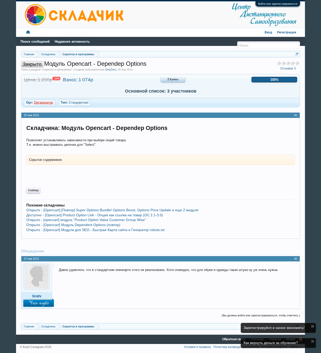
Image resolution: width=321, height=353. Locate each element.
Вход (268, 32)
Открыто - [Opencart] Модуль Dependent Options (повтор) (73, 225)
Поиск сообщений (35, 41)
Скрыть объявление (312, 326)
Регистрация (286, 32)
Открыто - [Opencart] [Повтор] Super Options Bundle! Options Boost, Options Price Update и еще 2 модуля (112, 210)
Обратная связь (234, 339)
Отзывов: (288, 68)
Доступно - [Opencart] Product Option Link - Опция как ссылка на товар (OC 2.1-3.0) (94, 215)
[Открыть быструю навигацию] (296, 54)
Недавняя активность (72, 41)
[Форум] (28, 32)
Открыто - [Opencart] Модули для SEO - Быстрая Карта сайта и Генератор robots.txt (95, 230)
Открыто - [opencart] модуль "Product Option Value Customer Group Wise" (86, 220)
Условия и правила (197, 347)
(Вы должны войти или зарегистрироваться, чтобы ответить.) (261, 315)
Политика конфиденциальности (236, 347)
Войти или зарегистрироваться (277, 3)
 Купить (173, 79)
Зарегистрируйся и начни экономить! (274, 328)
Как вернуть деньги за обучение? (271, 343)
